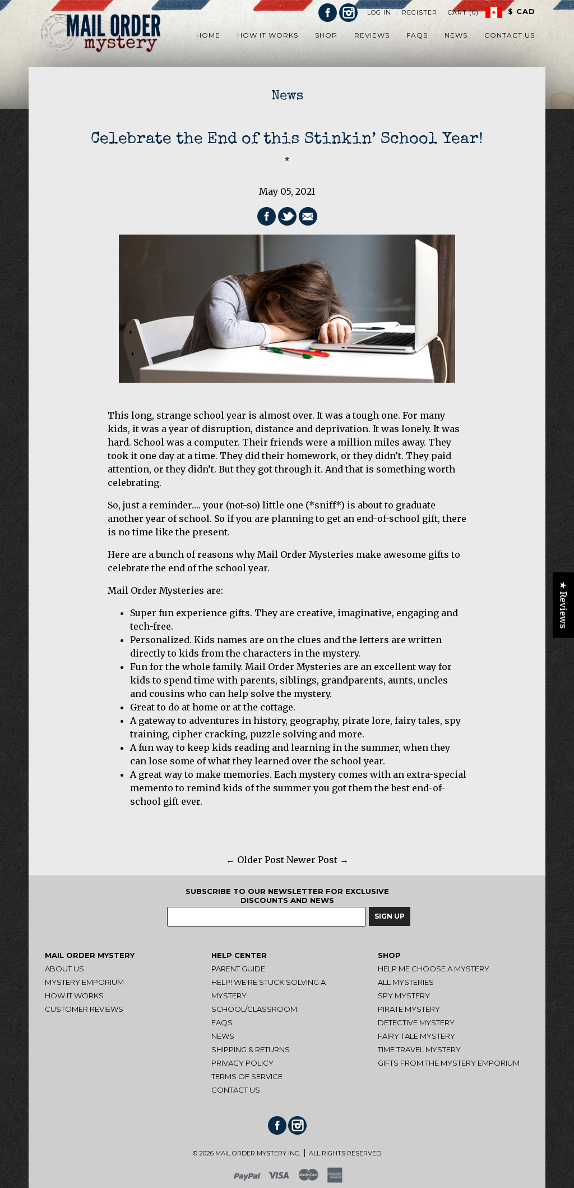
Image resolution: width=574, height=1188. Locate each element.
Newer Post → (317, 859)
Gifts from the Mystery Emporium (449, 1062)
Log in (379, 12)
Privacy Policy (242, 1062)
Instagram (348, 12)
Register (419, 12)
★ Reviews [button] (563, 605)
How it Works (74, 995)
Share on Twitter (287, 216)
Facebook (327, 12)
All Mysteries (406, 982)
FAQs (222, 1022)
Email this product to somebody (308, 216)
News (287, 96)
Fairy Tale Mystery (416, 1035)
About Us (64, 968)
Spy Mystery (404, 995)
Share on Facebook (266, 216)
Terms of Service (247, 1076)
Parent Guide (238, 968)
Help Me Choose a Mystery (433, 968)
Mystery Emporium (84, 982)
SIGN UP (389, 916)
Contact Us (235, 1089)
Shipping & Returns (250, 1049)
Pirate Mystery (409, 1008)
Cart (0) (463, 12)
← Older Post (255, 859)
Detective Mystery (416, 1022)
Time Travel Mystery (419, 1049)
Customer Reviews (84, 1008)
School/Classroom (254, 1008)
